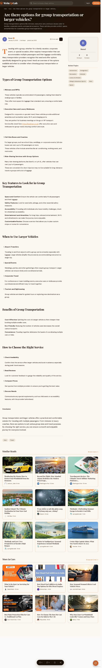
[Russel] (4, 39)
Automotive (73, 70)
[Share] (60, 662)
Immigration (84, 70)
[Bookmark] (54, 662)
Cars (10, 9)
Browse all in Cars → (92, 560)
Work (90, 81)
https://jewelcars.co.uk (30, 124)
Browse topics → (93, 452)
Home (5, 9)
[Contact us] (95, 663)
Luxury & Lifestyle (75, 78)
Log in (88, 3)
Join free (96, 3)
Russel (10, 38)
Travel (12, 440)
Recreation (73, 74)
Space (72, 85)
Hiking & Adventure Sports (78, 81)
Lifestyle (82, 74)
